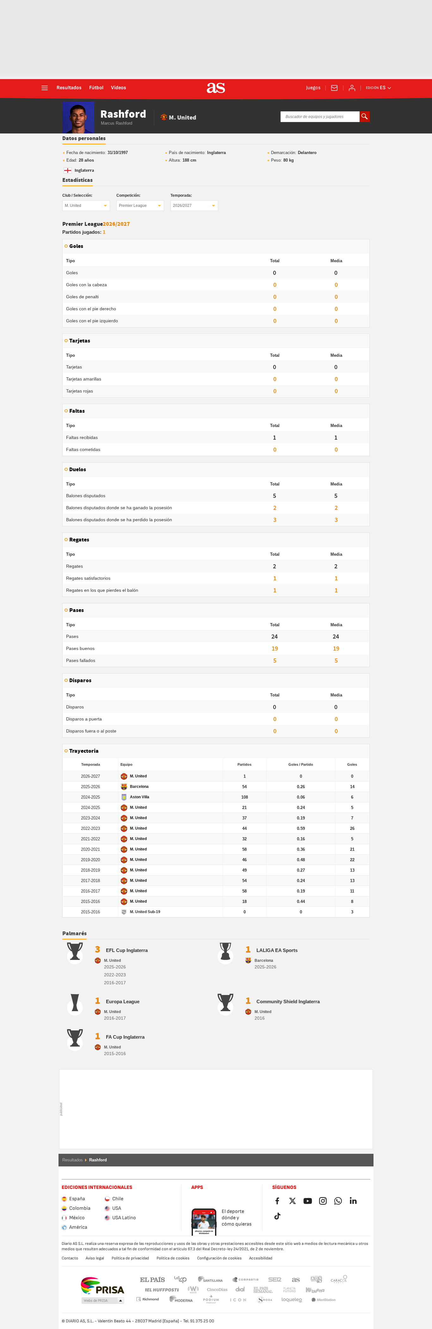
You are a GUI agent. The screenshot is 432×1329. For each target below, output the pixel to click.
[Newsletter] (334, 88)
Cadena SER (275, 1279)
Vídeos (118, 87)
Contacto (70, 1258)
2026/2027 (182, 205)
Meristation (292, 1300)
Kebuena (311, 1290)
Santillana (210, 1279)
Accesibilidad (260, 1258)
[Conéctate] (352, 88)
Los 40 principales (180, 1279)
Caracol (339, 1279)
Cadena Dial (238, 1290)
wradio (195, 1290)
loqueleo (265, 1300)
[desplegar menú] (44, 87)
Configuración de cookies (219, 1258)
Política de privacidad (130, 1258)
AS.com (296, 1279)
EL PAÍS (152, 1279)
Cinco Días (215, 1290)
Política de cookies (173, 1258)
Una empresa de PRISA (102, 1285)
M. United (73, 205)
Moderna (147, 1299)
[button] (103, 1301)
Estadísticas (77, 180)
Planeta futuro (284, 1290)
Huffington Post (161, 1290)
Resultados (69, 87)
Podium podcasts (181, 1300)
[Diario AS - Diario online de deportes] (216, 88)
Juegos (313, 87)
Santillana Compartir (245, 1279)
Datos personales (84, 138)
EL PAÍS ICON (211, 1300)
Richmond (337, 1290)
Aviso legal (95, 1258)
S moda (238, 1300)
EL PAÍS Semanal (262, 1290)
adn (316, 1279)
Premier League (133, 205)
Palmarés (74, 933)
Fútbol (96, 87)
